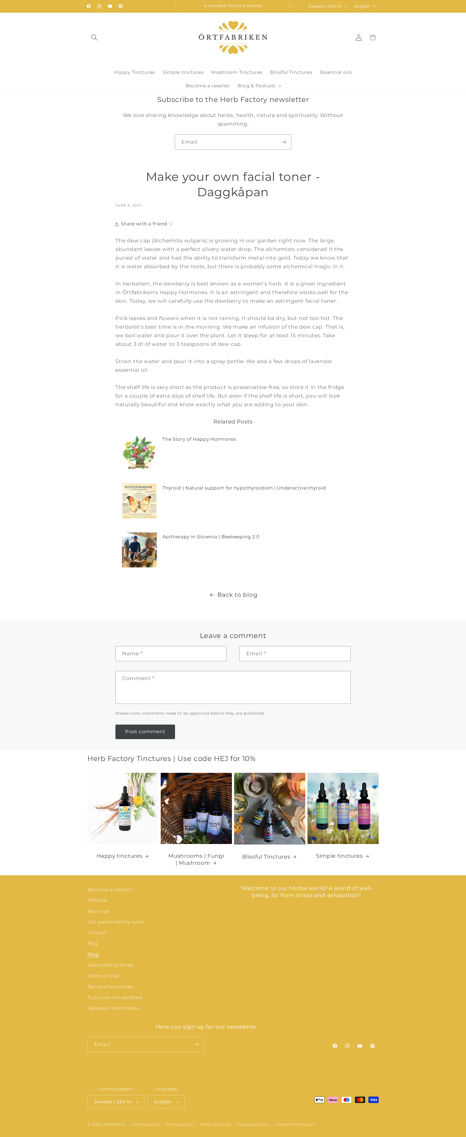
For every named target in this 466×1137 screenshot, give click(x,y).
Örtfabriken (114, 1124)
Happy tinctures (120, 856)
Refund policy (146, 1124)
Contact (97, 932)
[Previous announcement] (176, 6)
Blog (93, 954)
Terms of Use (103, 975)
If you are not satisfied (114, 997)
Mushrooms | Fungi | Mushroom (196, 859)
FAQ (92, 943)
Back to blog (237, 594)
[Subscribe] (284, 142)
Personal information (113, 1008)
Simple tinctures (339, 856)
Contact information (295, 1124)
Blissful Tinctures (266, 856)
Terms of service (215, 1124)
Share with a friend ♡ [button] (147, 223)
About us (98, 911)
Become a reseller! (110, 889)
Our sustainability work (116, 922)
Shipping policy (253, 1124)
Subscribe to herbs (110, 965)
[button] (94, 37)
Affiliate (97, 900)
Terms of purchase (110, 986)
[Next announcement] (290, 6)
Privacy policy (179, 1124)
